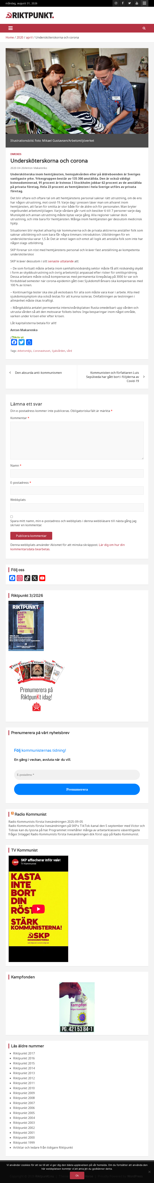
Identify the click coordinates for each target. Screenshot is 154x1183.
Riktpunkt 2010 (24, 1088)
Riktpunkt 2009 (24, 1093)
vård (69, 351)
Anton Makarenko (36, 168)
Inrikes (15, 154)
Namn (15, 465)
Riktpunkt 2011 (24, 1083)
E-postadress (20, 483)
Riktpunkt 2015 (24, 1063)
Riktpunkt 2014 (24, 1068)
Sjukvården (58, 351)
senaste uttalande (61, 261)
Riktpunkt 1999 (24, 1143)
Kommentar (19, 418)
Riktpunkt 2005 (24, 1113)
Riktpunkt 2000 (24, 1137)
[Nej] (149, 1172)
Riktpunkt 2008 (24, 1098)
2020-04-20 (17, 168)
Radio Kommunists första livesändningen (37, 822)
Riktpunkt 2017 (24, 1053)
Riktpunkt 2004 (24, 1118)
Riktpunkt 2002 (24, 1128)
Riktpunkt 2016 (24, 1058)
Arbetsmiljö (24, 351)
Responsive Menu (144, 3)
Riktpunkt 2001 (24, 1133)
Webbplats (18, 500)
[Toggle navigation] (10, 28)
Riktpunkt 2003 (24, 1123)
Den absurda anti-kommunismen (38, 373)
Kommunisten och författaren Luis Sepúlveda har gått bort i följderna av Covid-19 (112, 377)
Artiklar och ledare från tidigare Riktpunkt (43, 1147)
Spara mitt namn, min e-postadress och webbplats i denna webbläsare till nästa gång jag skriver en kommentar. (73, 523)
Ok (77, 1175)
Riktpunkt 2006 (24, 1108)
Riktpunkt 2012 (24, 1078)
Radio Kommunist (30, 814)
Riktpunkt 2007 (24, 1103)
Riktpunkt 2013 (24, 1073)
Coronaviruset (41, 351)
